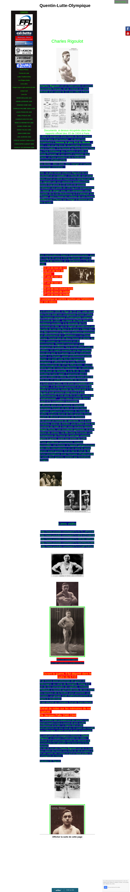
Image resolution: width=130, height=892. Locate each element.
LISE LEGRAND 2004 (24, 137)
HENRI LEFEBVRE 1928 (24, 101)
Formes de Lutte (24, 73)
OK (105, 887)
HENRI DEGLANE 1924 (24, 98)
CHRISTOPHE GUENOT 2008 (24, 144)
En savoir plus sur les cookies (114, 887)
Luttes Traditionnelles (24, 77)
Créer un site (70, 890)
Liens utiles (24, 84)
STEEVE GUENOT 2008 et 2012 (24, 140)
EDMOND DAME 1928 (24, 105)
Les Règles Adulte (24, 80)
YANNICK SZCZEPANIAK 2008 (24, 147)
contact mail (24, 91)
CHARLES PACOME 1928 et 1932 (24, 108)
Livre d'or (24, 94)
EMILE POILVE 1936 (24, 115)
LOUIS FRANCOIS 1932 (24, 112)
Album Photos (24, 69)
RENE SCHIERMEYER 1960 (24, 123)
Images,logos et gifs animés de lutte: (24, 87)
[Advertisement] (67, 24)
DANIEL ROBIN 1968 (24, 126)
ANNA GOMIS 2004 (24, 133)
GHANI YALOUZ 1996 (24, 130)
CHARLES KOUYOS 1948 (24, 119)
